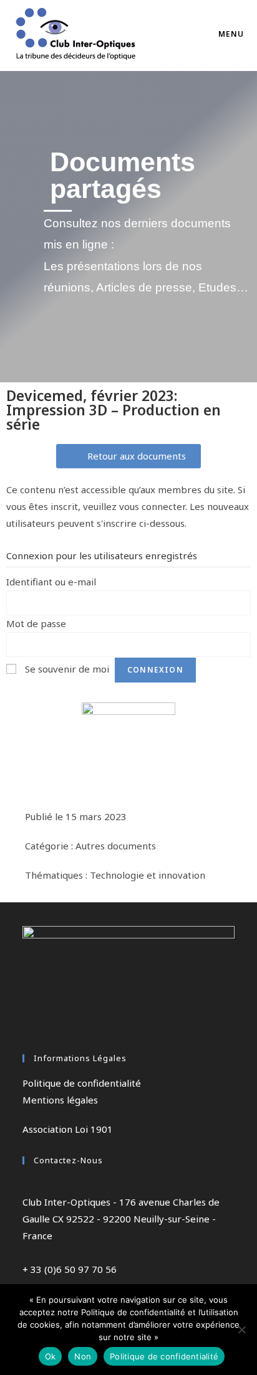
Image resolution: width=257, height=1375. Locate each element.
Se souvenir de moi (67, 669)
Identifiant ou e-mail (51, 581)
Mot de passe (36, 623)
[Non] (241, 1329)
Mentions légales (60, 1100)
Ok (50, 1356)
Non (82, 1356)
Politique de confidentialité (81, 1083)
